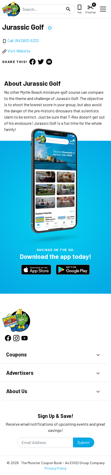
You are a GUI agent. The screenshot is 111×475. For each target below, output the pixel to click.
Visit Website (18, 50)
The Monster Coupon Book (41, 463)
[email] (49, 61)
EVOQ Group (79, 463)
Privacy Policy (55, 468)
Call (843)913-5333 (23, 40)
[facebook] (32, 61)
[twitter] (41, 61)
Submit (83, 442)
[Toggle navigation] (103, 9)
